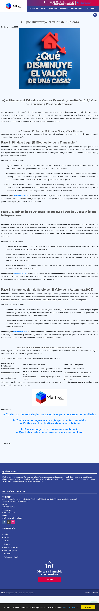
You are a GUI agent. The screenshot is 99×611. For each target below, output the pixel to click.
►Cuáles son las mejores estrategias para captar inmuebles (49, 420)
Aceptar (88, 607)
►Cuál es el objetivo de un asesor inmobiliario (49, 429)
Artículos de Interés (49, 9)
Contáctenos (92, 9)
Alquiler (6, 541)
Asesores (64, 9)
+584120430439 (52, 2)
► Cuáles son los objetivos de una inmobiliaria (49, 423)
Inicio (5, 9)
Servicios (34, 9)
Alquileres (23, 9)
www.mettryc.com (21, 195)
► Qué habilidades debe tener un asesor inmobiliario (49, 432)
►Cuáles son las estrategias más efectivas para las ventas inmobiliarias (49, 414)
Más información (70, 607)
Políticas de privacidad (12, 557)
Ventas (13, 9)
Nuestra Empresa (78, 9)
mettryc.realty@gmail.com (12, 518)
